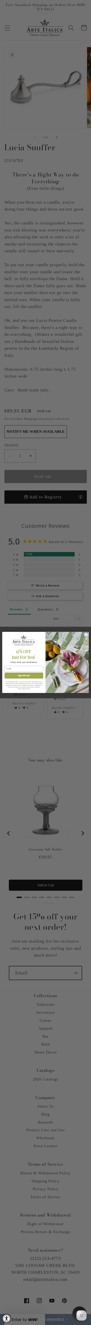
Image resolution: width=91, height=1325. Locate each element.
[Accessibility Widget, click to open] (6, 1318)
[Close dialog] (86, 635)
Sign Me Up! (24, 675)
